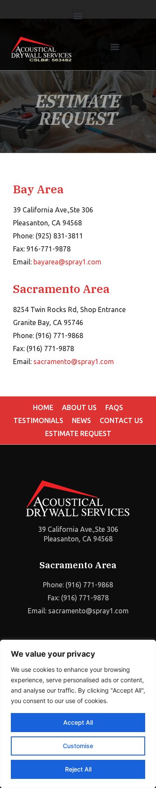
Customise (78, 745)
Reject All (78, 769)
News (81, 420)
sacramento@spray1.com (73, 361)
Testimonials (38, 420)
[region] (78, 714)
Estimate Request (78, 433)
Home (43, 407)
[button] (78, 16)
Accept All (78, 722)
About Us (79, 407)
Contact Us (121, 420)
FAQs (114, 407)
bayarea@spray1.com (68, 262)
